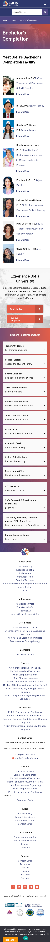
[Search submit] (45, 12)
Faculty (13, 20)
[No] (47, 934)
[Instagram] (25, 887)
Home (5, 20)
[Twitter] (19, 887)
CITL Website (12, 486)
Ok (25, 938)
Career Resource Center (17, 534)
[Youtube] (37, 887)
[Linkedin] (31, 887)
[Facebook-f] (13, 887)
